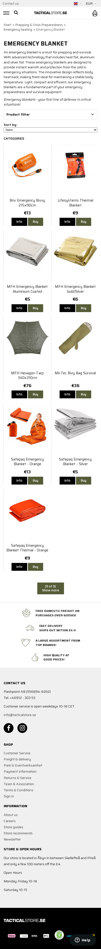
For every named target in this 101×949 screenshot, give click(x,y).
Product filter (18, 114)
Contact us (11, 3)
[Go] (16, 13)
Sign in (9, 796)
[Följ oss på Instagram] (22, 728)
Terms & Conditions (18, 790)
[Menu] (5, 13)
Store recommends (18, 833)
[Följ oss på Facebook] (8, 728)
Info (19, 221)
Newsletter (12, 839)
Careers (10, 821)
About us (11, 814)
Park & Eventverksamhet (23, 765)
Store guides (13, 827)
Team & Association (19, 784)
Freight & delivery (17, 759)
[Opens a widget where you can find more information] (82, 940)
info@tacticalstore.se (20, 715)
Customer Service (17, 753)
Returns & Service (17, 777)
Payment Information (20, 771)
